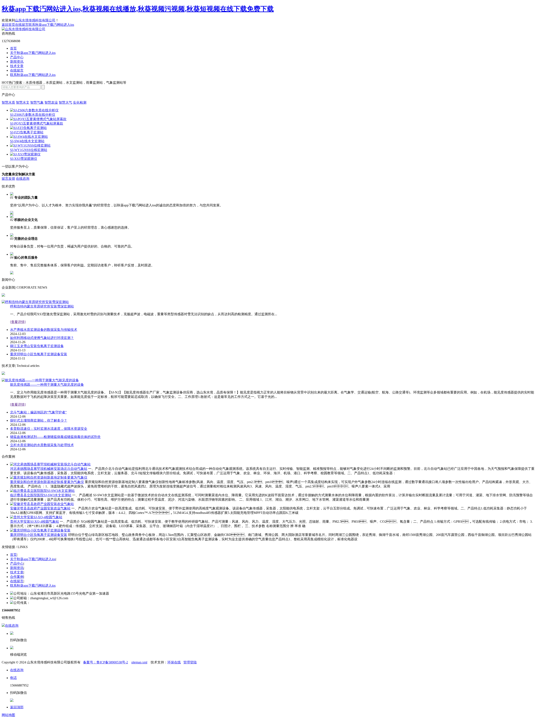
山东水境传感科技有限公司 (35, 20)
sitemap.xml (139, 662)
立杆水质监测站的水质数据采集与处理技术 (42, 445)
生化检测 (79, 102)
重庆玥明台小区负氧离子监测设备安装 (38, 354)
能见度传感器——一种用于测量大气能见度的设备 (47, 384)
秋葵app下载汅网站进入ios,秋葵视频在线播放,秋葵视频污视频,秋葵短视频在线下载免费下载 (138, 9)
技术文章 (16, 66)
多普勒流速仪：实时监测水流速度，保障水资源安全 (48, 428)
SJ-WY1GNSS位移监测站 (28, 150)
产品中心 (16, 57)
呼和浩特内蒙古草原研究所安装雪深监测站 (42, 306)
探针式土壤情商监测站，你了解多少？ (38, 420)
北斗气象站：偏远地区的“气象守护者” (38, 412)
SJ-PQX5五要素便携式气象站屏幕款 (36, 123)
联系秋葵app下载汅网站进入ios (51, 24)
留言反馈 (8, 178)
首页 (13, 48)
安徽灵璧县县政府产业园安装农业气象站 (40, 508)
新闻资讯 (16, 61)
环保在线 (174, 662)
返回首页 (8, 24)
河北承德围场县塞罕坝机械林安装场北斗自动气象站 (48, 468)
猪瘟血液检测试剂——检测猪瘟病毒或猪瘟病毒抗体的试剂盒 (55, 437)
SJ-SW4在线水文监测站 (27, 141)
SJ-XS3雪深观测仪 (23, 158)
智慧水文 (22, 102)
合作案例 (16, 576)
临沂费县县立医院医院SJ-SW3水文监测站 (40, 495)
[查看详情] (18, 322)
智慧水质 (8, 102)
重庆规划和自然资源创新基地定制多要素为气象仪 (47, 482)
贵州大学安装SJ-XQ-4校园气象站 (34, 521)
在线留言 (22, 24)
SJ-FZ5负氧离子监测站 (26, 132)
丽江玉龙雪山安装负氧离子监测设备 (37, 346)
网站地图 (8, 715)
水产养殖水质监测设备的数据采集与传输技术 (43, 329)
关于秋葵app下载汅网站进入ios (33, 53)
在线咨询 (22, 178)
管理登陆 (190, 662)
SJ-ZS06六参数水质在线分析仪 (32, 114)
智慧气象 (37, 102)
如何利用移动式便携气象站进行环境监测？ (42, 338)
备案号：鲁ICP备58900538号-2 (105, 662)
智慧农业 (51, 102)
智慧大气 (65, 102)
